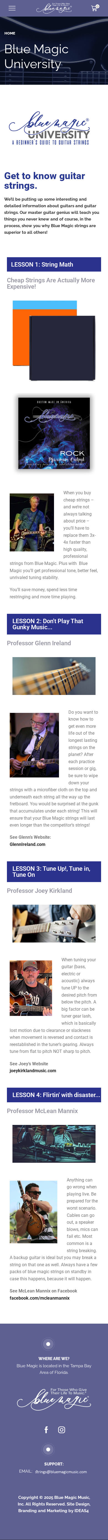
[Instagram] (61, 1429)
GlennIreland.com (27, 844)
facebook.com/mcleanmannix (40, 1298)
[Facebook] (46, 1429)
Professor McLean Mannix (42, 1110)
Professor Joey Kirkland (39, 890)
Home (9, 33)
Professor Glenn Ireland (39, 643)
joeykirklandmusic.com (33, 1070)
